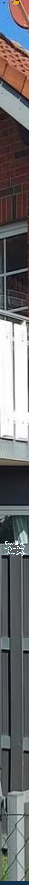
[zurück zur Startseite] (24, 2)
